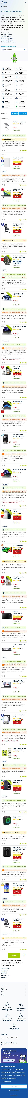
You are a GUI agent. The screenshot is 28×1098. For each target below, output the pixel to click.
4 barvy (4, 657)
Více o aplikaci (7, 1060)
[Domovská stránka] (1, 6)
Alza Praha (3, 973)
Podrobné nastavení (14, 1091)
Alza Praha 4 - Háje (5, 32)
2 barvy (4, 171)
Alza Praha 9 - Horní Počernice (8, 42)
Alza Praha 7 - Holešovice (7, 38)
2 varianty (4, 934)
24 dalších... (14, 955)
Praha (5, 6)
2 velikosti (4, 898)
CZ (4, 1044)
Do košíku (24, 150)
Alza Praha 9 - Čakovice (6, 40)
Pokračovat (3, 977)
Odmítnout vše (14, 1095)
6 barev (4, 761)
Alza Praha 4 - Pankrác (6, 34)
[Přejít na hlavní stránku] (5, 2)
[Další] (24, 955)
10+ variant (5, 341)
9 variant (4, 526)
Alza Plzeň (3, 972)
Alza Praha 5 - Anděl (6, 36)
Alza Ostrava (4, 970)
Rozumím (14, 1086)
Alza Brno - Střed (5, 968)
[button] (14, 986)
